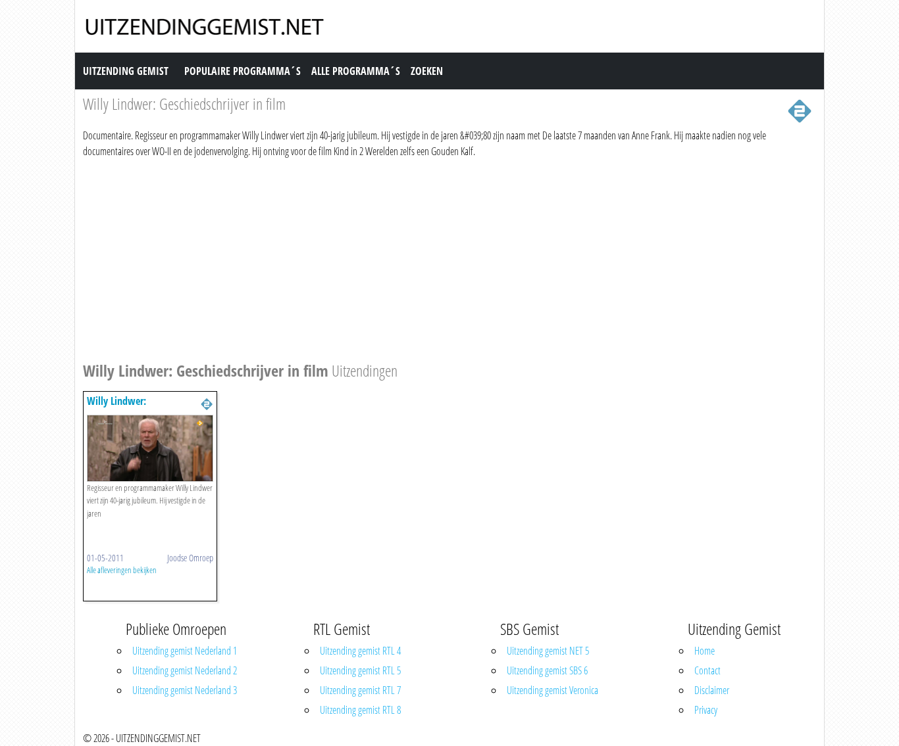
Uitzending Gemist (125, 71)
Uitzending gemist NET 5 (548, 650)
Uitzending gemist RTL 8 (360, 710)
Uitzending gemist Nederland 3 (184, 690)
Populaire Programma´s (242, 71)
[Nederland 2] (799, 110)
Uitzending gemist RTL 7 (360, 690)
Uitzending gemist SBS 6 (547, 670)
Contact (707, 670)
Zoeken (427, 71)
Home (704, 650)
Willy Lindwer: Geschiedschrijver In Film (138, 407)
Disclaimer (711, 690)
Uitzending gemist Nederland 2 (184, 670)
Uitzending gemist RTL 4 (360, 650)
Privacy (705, 710)
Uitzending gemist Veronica (552, 690)
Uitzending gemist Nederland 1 (184, 650)
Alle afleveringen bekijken (122, 570)
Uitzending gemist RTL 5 (360, 670)
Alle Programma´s (355, 71)
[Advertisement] (449, 258)
